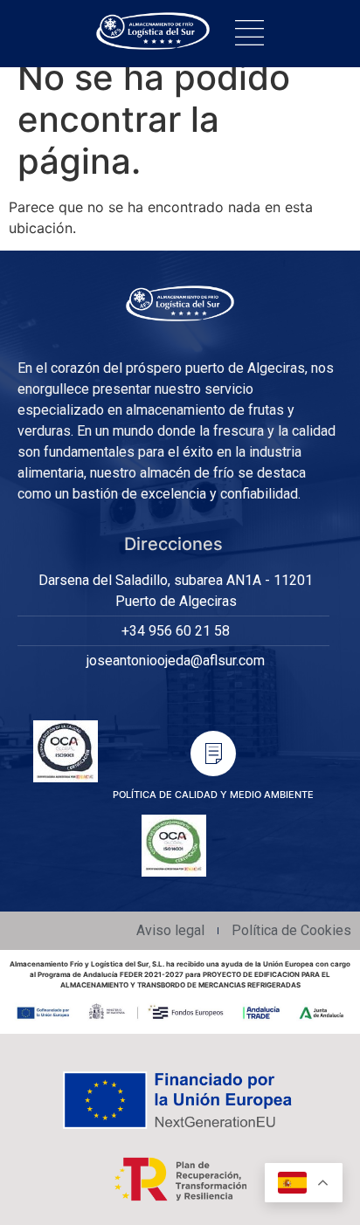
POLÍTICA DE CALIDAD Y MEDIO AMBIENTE (213, 794)
